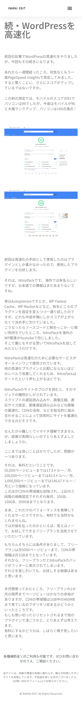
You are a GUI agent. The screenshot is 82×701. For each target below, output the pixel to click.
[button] (69, 8)
